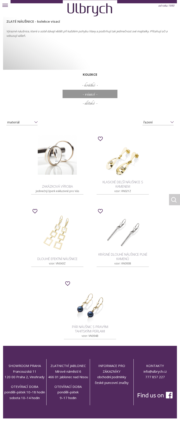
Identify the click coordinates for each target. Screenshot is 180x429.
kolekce (90, 74)
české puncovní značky (112, 382)
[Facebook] (155, 386)
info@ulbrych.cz (155, 371)
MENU (5, 5)
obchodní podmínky (111, 377)
